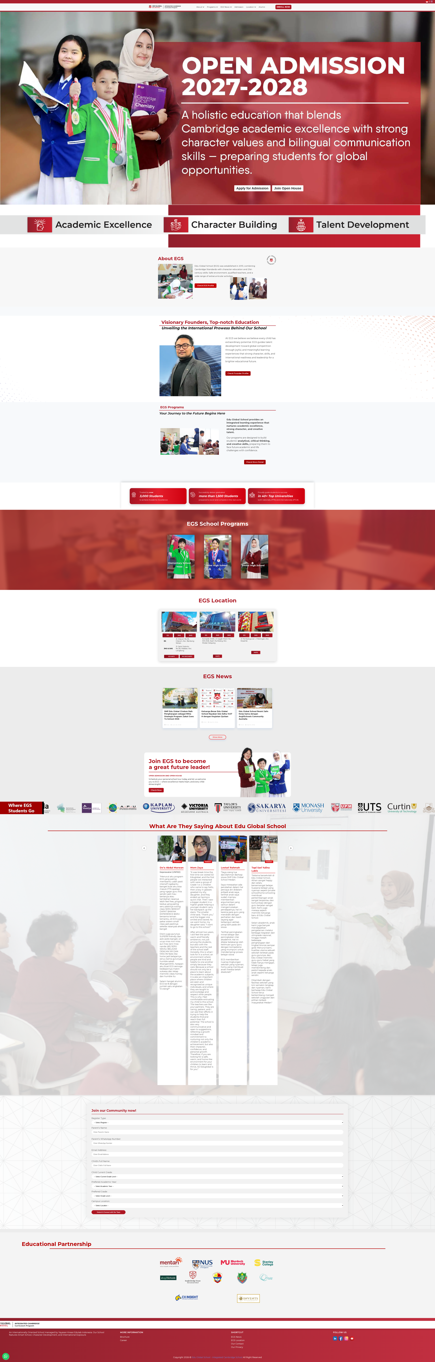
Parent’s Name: (99, 1128)
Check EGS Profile (205, 286)
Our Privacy (237, 1347)
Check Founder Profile (238, 373)
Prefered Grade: (99, 1191)
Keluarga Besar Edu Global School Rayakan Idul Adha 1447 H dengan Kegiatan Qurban (217, 714)
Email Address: (99, 1150)
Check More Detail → (175, 579)
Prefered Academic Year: (104, 1182)
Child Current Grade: (102, 1172)
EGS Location (238, 1340)
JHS (179, 635)
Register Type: (99, 1118)
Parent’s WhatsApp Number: (106, 1139)
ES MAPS (171, 656)
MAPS (217, 656)
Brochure (124, 1337)
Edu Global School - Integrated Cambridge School (217, 1357)
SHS (190, 635)
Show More (217, 737)
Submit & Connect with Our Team (108, 1212)
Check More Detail (255, 462)
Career (123, 1340)
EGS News (236, 1337)
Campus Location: (101, 1201)
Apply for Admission (252, 188)
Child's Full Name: (101, 1161)
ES (168, 635)
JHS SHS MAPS (187, 656)
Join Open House (287, 188)
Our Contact (237, 1344)
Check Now (156, 790)
